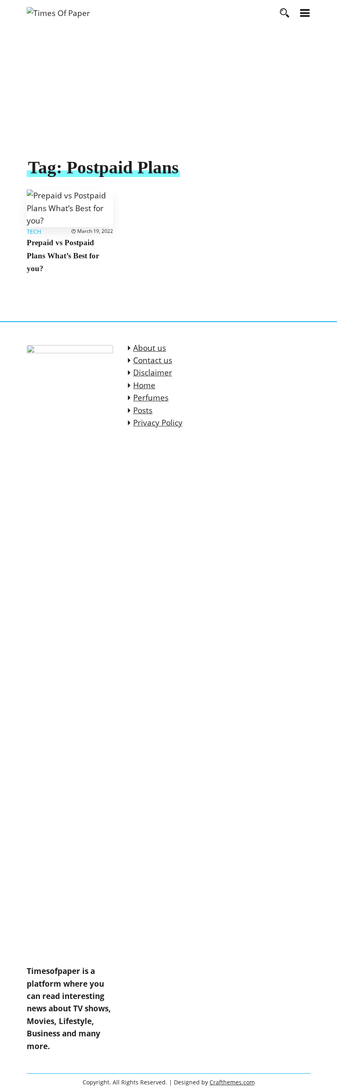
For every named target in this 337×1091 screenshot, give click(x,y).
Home (144, 385)
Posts (142, 410)
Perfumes (150, 397)
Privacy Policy (157, 422)
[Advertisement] (168, 94)
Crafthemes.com (232, 1082)
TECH (34, 231)
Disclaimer (152, 372)
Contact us (152, 360)
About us (149, 348)
